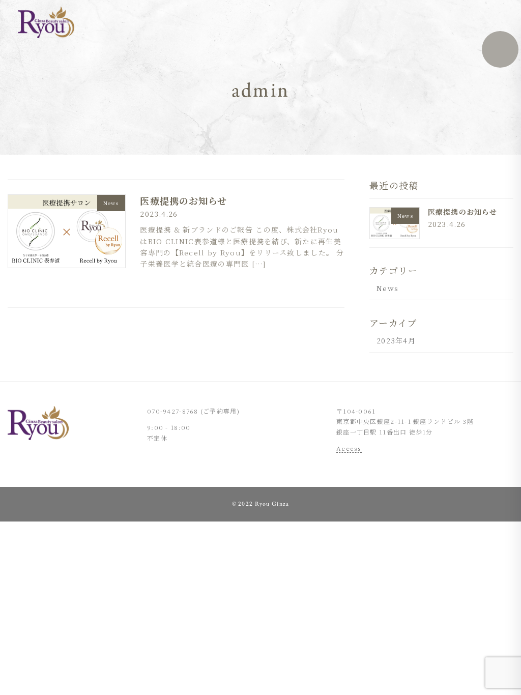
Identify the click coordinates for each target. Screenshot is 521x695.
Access (349, 448)
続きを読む (319, 285)
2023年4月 (396, 340)
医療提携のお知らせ (183, 200)
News (387, 288)
